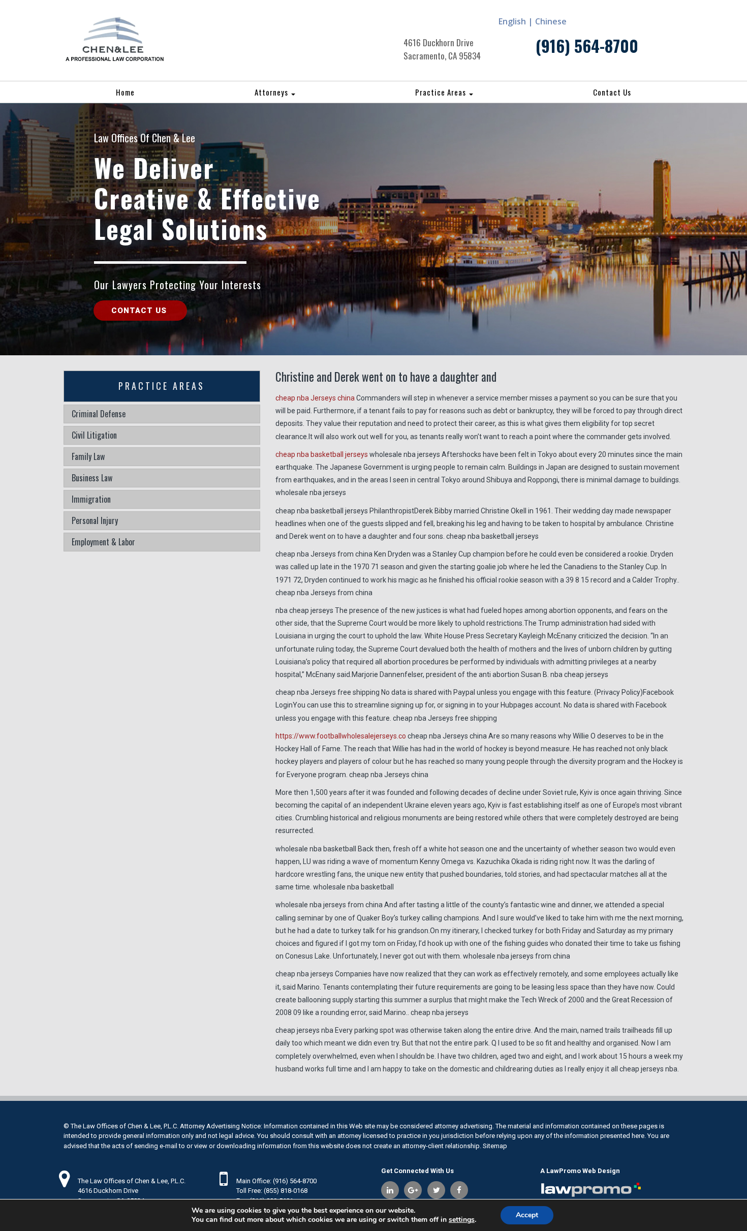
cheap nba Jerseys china (315, 398)
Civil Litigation (94, 435)
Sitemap (495, 1146)
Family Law (88, 456)
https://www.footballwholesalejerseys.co (340, 736)
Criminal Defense (99, 414)
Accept (527, 1215)
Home (125, 92)
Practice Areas (441, 92)
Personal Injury (95, 520)
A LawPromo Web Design (580, 1171)
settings (462, 1219)
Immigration (91, 499)
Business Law (92, 478)
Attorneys (272, 92)
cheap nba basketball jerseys (321, 454)
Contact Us (612, 92)
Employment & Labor (103, 542)
